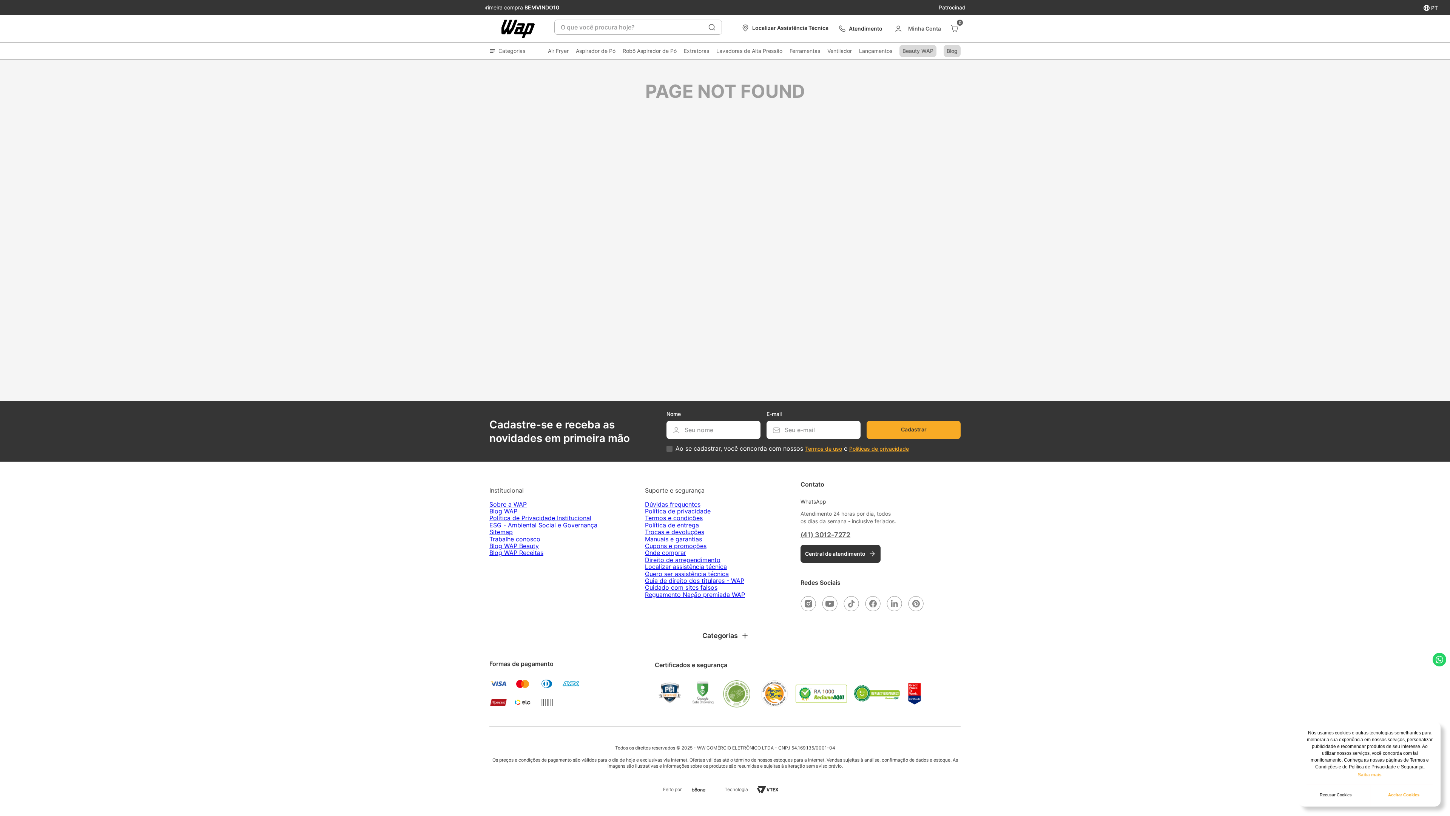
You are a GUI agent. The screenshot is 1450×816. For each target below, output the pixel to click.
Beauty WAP (917, 51)
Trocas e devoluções (674, 532)
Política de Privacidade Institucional (540, 518)
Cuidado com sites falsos (681, 587)
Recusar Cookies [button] (1336, 795)
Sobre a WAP (508, 504)
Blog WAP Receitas (516, 552)
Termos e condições (674, 518)
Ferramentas (805, 51)
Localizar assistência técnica (686, 566)
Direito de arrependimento (682, 559)
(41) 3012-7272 (825, 535)
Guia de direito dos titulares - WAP (694, 580)
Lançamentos (875, 51)
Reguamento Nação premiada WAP (695, 594)
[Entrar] (917, 29)
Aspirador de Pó (595, 51)
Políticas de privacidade (879, 448)
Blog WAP (503, 511)
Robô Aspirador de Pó (650, 51)
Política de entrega (672, 525)
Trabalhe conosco (514, 539)
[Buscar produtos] (712, 27)
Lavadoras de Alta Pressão (749, 51)
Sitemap (501, 532)
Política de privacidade (678, 511)
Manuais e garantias (673, 539)
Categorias (511, 51)
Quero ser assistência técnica (687, 573)
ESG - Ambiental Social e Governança (543, 525)
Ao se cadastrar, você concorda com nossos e (792, 448)
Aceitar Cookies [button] (1403, 795)
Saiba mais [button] (1370, 774)
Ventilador (839, 51)
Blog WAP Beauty (514, 545)
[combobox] (638, 27)
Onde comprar (665, 552)
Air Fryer (558, 51)
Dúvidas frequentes (672, 504)
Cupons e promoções (675, 545)
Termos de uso (823, 448)
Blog (952, 51)
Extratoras (696, 51)
